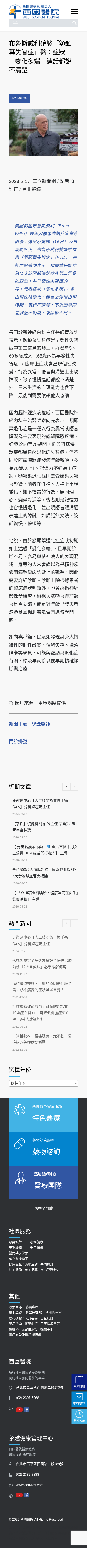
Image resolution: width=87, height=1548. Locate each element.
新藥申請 (31, 1324)
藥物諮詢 (46, 1152)
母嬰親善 (15, 1242)
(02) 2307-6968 (27, 1398)
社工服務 (15, 1270)
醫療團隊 (48, 1185)
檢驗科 (14, 1329)
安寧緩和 (15, 1247)
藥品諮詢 (15, 1324)
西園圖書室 (53, 1312)
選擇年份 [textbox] (18, 1083)
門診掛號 (18, 741)
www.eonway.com (30, 1485)
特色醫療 (46, 1118)
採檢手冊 (46, 1329)
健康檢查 (15, 1264)
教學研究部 (34, 1312)
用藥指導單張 (50, 1324)
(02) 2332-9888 (27, 1474)
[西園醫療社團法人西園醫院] (40, 11)
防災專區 (32, 1307)
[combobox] (43, 1083)
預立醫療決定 (18, 1258)
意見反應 (46, 1318)
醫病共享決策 (18, 1253)
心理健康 (36, 1242)
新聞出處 (18, 724)
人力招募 (31, 1318)
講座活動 (31, 1264)
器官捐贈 (36, 1247)
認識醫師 (41, 724)
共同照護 (46, 1264)
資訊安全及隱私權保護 (25, 1335)
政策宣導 (15, 1307)
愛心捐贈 (15, 1318)
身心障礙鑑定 (50, 1270)
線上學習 (15, 1312)
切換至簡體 (43, 1208)
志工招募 (31, 1270)
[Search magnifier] (74, 23)
